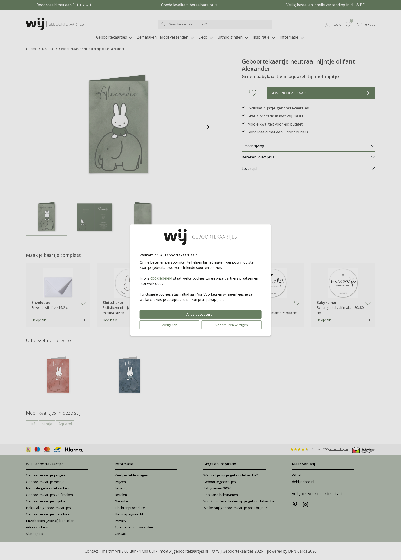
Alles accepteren (200, 314)
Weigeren (169, 324)
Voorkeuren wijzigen (231, 324)
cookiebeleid (161, 278)
